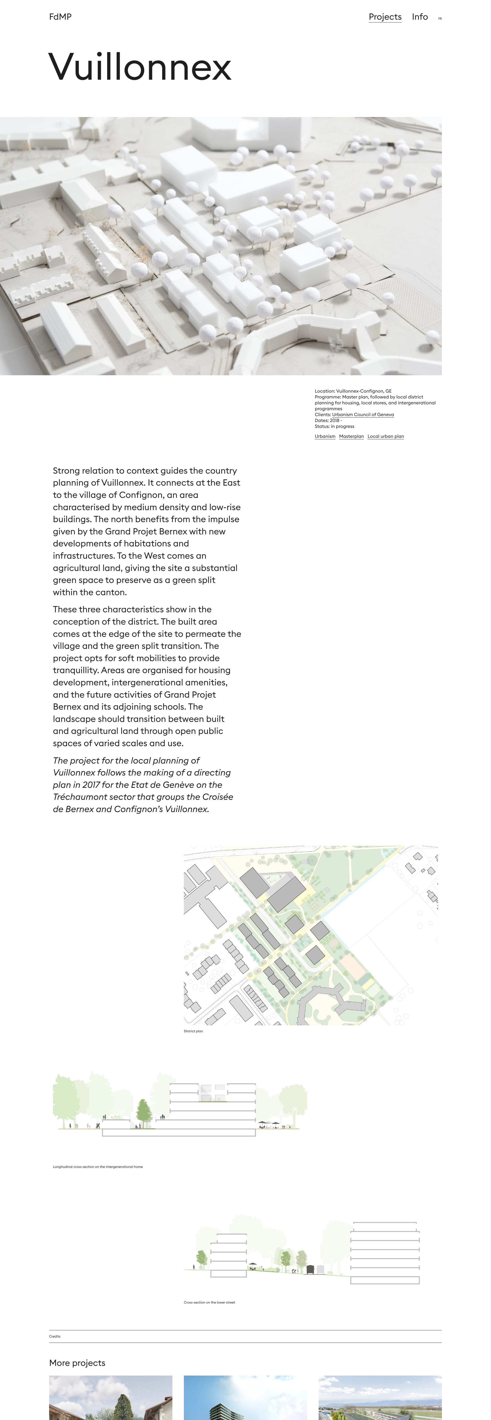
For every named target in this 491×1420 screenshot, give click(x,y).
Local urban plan (385, 436)
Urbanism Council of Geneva (363, 414)
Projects (385, 16)
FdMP (60, 16)
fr (440, 19)
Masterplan (351, 436)
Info (420, 16)
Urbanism (325, 436)
